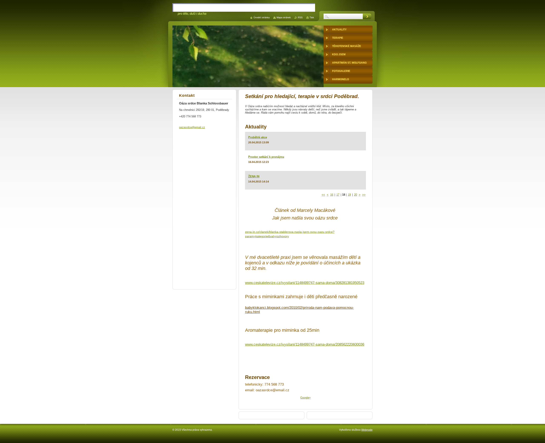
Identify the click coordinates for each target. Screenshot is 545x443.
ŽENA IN (253, 176)
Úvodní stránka (262, 17)
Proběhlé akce (257, 137)
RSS (300, 17)
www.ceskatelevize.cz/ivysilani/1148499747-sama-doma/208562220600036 (304, 344)
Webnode (367, 430)
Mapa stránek (284, 17)
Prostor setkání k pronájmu (266, 156)
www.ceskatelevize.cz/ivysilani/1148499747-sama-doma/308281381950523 (304, 283)
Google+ (305, 397)
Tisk (312, 17)
